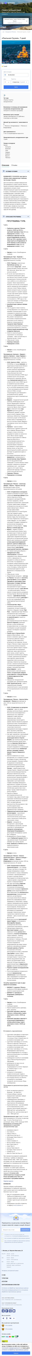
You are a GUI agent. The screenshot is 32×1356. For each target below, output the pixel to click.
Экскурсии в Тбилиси (10, 31)
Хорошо (16, 1353)
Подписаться (25, 1229)
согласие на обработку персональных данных (15, 1350)
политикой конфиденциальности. (20, 1236)
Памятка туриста (8, 1181)
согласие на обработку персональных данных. (18, 1238)
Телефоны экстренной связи (10, 1270)
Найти (16, 87)
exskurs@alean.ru (18, 1205)
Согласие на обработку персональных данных (15, 1288)
